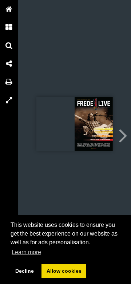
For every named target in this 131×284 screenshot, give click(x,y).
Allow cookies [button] (64, 271)
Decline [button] (24, 271)
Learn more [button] (26, 252)
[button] (9, 9)
